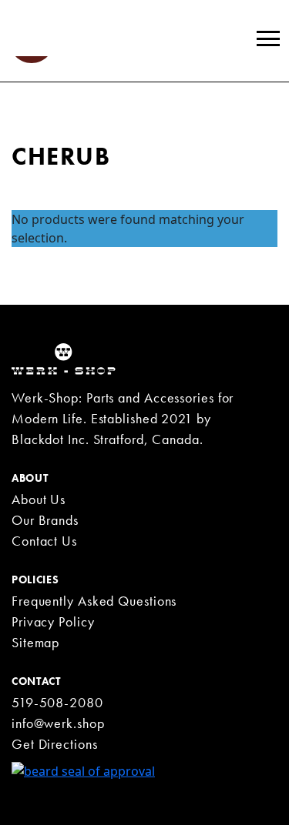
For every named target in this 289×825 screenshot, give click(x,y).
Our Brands (45, 520)
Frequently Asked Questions (94, 601)
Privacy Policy (53, 621)
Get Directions (55, 744)
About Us (39, 499)
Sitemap (35, 642)
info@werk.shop (58, 723)
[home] (64, 357)
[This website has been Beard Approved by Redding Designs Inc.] (83, 769)
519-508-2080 (57, 702)
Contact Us (44, 540)
